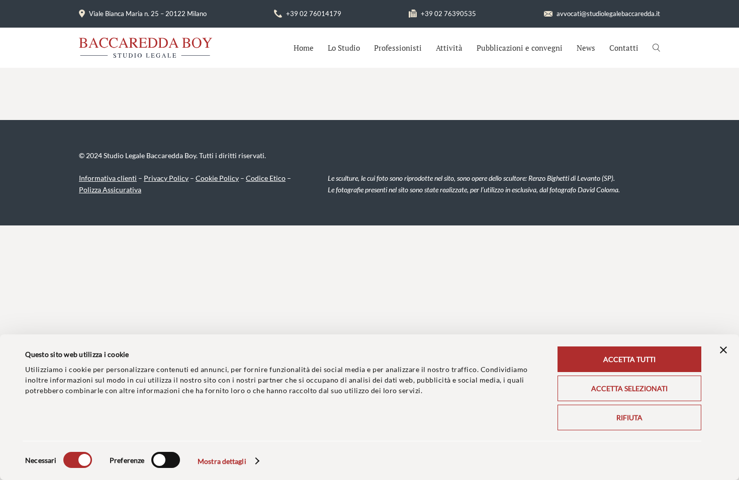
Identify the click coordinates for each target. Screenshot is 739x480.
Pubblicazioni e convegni (520, 48)
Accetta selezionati (629, 388)
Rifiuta (629, 417)
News (586, 48)
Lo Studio (344, 48)
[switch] (165, 460)
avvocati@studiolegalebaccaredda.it (608, 14)
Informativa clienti (108, 178)
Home (304, 48)
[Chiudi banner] (723, 349)
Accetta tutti (629, 359)
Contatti (623, 48)
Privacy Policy (166, 178)
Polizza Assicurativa (110, 189)
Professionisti (398, 48)
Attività (449, 48)
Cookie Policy (217, 178)
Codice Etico (266, 178)
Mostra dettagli (222, 461)
